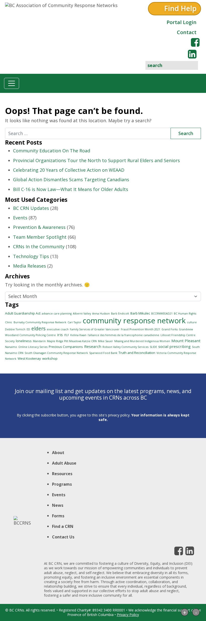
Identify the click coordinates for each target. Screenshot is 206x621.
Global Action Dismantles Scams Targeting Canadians (71, 179)
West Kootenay (29, 358)
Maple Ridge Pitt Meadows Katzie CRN (72, 341)
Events (20, 218)
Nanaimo (11, 347)
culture (192, 322)
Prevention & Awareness (39, 227)
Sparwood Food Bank (103, 353)
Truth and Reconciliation (137, 352)
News (57, 505)
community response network (134, 321)
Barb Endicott (120, 313)
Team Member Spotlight (40, 237)
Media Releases (29, 266)
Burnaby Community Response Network (40, 322)
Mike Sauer (105, 341)
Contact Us (63, 537)
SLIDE (153, 347)
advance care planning (57, 313)
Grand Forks (170, 329)
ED (28, 329)
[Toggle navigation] (11, 83)
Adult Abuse (64, 463)
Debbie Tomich (15, 329)
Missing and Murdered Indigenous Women (142, 341)
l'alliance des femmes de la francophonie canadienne (123, 335)
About (58, 452)
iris (60, 334)
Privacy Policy (128, 614)
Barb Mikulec (140, 313)
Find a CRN (62, 526)
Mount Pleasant (185, 340)
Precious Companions (66, 346)
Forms (58, 516)
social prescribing (174, 346)
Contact (186, 32)
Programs (62, 484)
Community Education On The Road (51, 151)
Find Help (180, 8)
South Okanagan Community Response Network (56, 353)
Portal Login (181, 22)
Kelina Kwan (78, 335)
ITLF (66, 335)
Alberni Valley (82, 313)
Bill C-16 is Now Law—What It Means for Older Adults (70, 189)
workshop (50, 358)
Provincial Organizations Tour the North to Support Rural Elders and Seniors (96, 160)
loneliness (24, 341)
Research (92, 346)
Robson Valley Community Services (125, 347)
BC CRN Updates (31, 208)
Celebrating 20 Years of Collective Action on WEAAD (68, 170)
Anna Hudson (101, 313)
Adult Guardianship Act (22, 313)
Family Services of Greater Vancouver (95, 329)
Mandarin (39, 341)
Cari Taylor (74, 322)
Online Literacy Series (32, 347)
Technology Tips (31, 256)
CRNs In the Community (39, 246)
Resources (62, 473)
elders (38, 328)
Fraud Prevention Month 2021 (140, 329)
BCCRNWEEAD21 (162, 313)
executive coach (58, 329)
